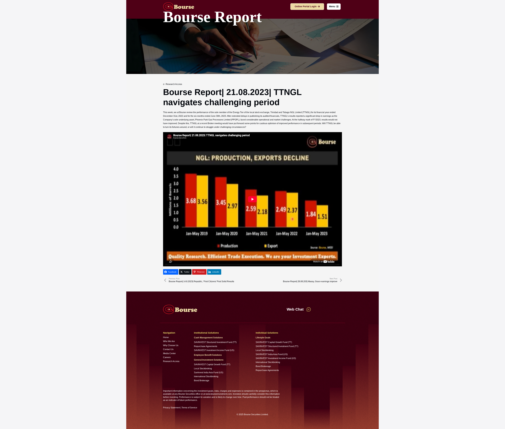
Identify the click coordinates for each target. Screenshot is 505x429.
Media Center (169, 353)
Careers (167, 357)
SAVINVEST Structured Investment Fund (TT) (215, 342)
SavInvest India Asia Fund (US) (208, 372)
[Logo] (178, 6)
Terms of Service (189, 407)
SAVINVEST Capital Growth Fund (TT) (212, 364)
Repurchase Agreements (205, 346)
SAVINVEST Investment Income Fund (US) (214, 350)
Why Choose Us (170, 345)
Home (166, 337)
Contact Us (168, 349)
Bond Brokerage (201, 380)
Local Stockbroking (203, 368)
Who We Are (169, 341)
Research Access (171, 361)
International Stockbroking (206, 376)
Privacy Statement (171, 407)
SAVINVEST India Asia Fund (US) (272, 354)
